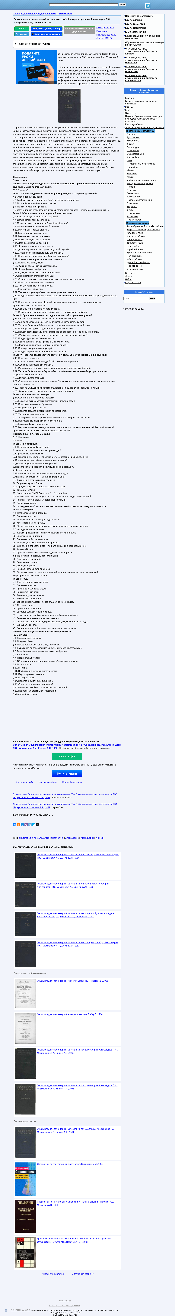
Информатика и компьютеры (141, 180)
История (131, 187)
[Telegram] (30, 824)
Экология (131, 190)
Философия (133, 157)
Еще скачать (21, 34)
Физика (130, 144)
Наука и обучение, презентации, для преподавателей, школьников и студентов (143, 118)
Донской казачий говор (138, 262)
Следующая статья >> (83, 1274)
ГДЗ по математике (135, 28)
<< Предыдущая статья (52, 1274)
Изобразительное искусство (141, 164)
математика (57, 838)
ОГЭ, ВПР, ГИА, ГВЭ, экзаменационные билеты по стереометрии (141, 78)
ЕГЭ (127, 110)
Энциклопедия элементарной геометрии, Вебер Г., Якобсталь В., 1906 (72, 981)
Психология (133, 150)
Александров (72, 838)
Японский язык (134, 266)
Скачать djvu (67, 756)
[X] (37, 824)
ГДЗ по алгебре (133, 20)
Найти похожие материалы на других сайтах (79, 30)
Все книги (130, 273)
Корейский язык (135, 249)
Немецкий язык (134, 239)
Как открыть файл (105, 27)
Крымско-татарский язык (139, 253)
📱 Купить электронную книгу (47, 34)
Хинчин (99, 838)
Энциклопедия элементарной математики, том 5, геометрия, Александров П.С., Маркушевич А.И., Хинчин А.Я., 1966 (77, 1051)
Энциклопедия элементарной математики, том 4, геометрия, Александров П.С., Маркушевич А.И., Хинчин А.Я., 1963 (77, 1087)
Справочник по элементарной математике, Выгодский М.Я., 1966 (70, 1164)
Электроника (133, 197)
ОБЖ (129, 160)
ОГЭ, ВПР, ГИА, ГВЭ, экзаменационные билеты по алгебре (141, 51)
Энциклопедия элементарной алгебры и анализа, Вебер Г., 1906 (70, 1014)
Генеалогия (133, 193)
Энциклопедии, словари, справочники (144, 127)
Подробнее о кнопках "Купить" (35, 44)
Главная (129, 98)
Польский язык (134, 256)
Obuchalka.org (20, 1310)
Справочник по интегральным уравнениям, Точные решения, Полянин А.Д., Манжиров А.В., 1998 (75, 1203)
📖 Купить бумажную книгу (46, 28)
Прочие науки (134, 220)
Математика (133, 141)
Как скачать (102, 31)
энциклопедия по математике (34, 838)
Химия (130, 177)
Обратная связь (133, 282)
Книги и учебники (134, 124)
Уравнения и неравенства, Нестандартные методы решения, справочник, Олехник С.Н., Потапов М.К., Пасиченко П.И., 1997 (74, 1240)
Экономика (132, 203)
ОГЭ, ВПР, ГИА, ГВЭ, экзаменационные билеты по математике (141, 69)
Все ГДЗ (129, 107)
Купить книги (67, 773)
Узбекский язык (134, 259)
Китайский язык (135, 233)
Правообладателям (72, 782)
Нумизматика (133, 213)
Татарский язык (135, 243)
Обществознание (135, 154)
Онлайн (131, 134)
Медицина (132, 206)
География (132, 167)
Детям (130, 210)
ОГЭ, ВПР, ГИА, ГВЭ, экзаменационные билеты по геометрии (141, 60)
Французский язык (136, 236)
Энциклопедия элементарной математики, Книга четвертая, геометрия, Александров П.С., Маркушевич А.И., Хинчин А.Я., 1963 (73, 885)
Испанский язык (135, 269)
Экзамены (130, 113)
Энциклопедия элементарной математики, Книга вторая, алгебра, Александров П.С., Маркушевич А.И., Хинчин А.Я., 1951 (77, 944)
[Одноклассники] (18, 824)
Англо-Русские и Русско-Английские (145, 226)
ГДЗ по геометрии (135, 24)
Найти (128, 279)
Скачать (22, 28)
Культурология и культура (140, 183)
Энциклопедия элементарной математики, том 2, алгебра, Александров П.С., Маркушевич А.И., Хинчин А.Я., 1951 (76, 1130)
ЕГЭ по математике (135, 32)
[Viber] (26, 824)
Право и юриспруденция (139, 200)
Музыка (131, 170)
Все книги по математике (139, 16)
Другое (128, 276)
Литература (133, 147)
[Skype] (33, 824)
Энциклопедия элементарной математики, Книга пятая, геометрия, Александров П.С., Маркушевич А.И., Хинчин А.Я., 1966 (78, 856)
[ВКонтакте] (14, 824)
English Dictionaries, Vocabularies (143, 229)
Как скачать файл (24, 782)
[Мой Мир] (22, 824)
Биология (132, 173)
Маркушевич (87, 838)
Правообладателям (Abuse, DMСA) (106, 36)
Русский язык (133, 137)
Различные (132, 216)
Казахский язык (134, 246)
